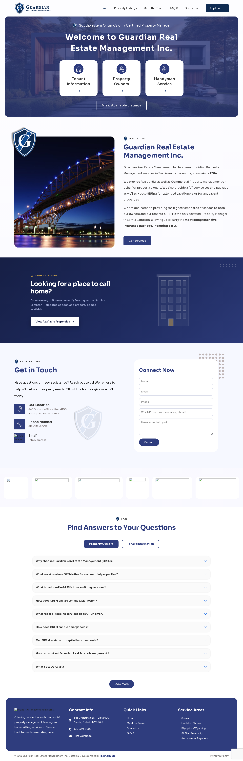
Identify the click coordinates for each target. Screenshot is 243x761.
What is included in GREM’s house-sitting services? (71, 587)
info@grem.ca (83, 735)
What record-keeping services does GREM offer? (69, 614)
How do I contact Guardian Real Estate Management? (72, 653)
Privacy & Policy (219, 755)
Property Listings (125, 8)
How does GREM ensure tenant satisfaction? (66, 600)
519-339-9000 (82, 728)
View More (122, 684)
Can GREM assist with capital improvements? (67, 640)
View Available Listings (121, 105)
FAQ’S (174, 8)
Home (103, 8)
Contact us (192, 8)
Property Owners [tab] (101, 544)
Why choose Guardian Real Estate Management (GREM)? (74, 561)
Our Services (137, 240)
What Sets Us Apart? (50, 666)
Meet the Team (153, 8)
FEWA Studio (108, 755)
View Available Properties (53, 321)
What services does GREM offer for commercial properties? (77, 574)
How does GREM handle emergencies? (62, 627)
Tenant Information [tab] (140, 544)
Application (217, 8)
